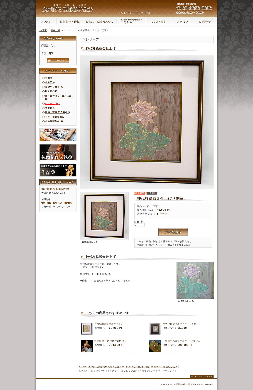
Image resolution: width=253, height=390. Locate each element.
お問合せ (144, 371)
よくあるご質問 (129, 371)
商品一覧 (55, 30)
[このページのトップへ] (202, 377)
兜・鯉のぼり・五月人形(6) (58, 97)
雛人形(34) (51, 91)
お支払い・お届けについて (93, 371)
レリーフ (162, 213)
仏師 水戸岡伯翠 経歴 (138, 367)
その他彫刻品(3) (54, 121)
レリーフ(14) (52, 103)
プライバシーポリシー (163, 371)
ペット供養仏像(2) (55, 117)
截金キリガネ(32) (54, 86)
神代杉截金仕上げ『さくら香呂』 (181, 323)
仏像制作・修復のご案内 (164, 367)
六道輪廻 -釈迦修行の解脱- (109, 341)
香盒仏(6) (50, 108)
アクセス (114, 371)
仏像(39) (50, 82)
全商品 (48, 78)
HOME (43, 30)
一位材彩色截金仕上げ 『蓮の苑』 (182, 341)
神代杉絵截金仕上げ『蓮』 (108, 323)
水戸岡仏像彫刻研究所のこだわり (106, 367)
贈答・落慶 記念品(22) (57, 112)
